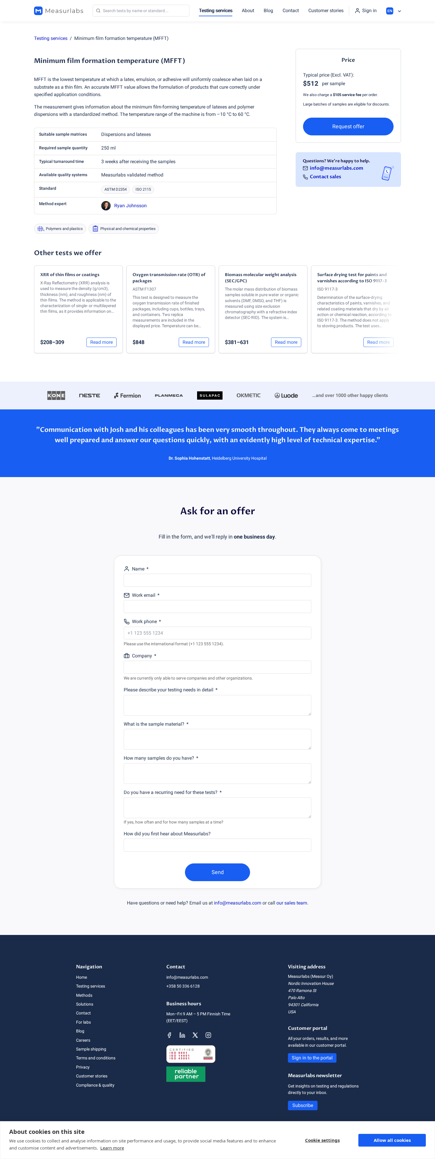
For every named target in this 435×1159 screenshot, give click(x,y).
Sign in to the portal (312, 1058)
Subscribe (302, 1105)
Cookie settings (322, 1140)
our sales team (291, 903)
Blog (268, 10)
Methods (84, 995)
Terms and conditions (95, 1058)
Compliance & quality (95, 1085)
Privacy (83, 1067)
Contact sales (325, 177)
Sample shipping (91, 1049)
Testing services (215, 10)
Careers (83, 1040)
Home (81, 977)
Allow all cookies (392, 1140)
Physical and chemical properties (128, 228)
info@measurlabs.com (336, 168)
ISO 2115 (143, 189)
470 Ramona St (302, 990)
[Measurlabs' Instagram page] (208, 1035)
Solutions (84, 1004)
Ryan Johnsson (130, 205)
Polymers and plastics (64, 228)
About (248, 10)
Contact (291, 10)
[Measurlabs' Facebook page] (169, 1035)
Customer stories (326, 10)
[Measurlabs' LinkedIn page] (182, 1035)
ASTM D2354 (115, 189)
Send (218, 872)
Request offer (348, 126)
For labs (83, 1022)
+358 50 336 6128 (183, 986)
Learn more (112, 1148)
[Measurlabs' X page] (195, 1035)
